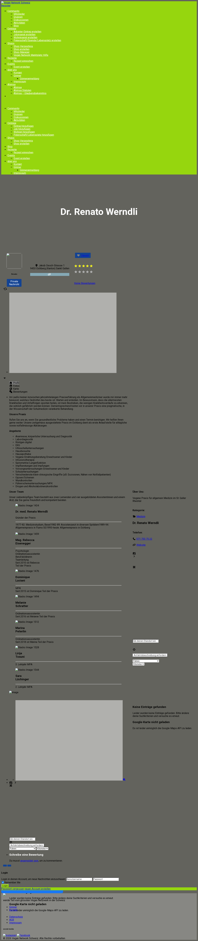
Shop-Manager (22, 52)
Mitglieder (19, 14)
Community (13, 11)
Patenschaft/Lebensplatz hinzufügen (34, 134)
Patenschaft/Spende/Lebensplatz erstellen (37, 40)
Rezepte (12, 58)
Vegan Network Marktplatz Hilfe (31, 55)
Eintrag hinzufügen (24, 126)
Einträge (11, 28)
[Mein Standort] (68, 842)
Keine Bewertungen (84, 283)
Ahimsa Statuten (22, 90)
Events (11, 63)
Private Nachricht (14, 283)
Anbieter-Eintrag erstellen (27, 31)
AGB (11, 919)
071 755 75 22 (144, 538)
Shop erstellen (21, 49)
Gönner (17, 75)
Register (6, 5)
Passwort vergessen (12, 888)
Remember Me (12, 882)
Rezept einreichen (23, 61)
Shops (10, 43)
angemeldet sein (29, 860)
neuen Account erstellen (38, 888)
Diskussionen (21, 19)
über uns (12, 69)
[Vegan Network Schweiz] (4, 894)
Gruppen (18, 16)
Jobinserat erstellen (24, 34)
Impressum (20, 81)
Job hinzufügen (22, 129)
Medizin (140, 516)
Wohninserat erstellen (25, 37)
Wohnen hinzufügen (24, 131)
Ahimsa (11, 84)
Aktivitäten (19, 22)
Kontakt (18, 72)
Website (141, 544)
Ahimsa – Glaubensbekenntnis (30, 93)
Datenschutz (16, 916)
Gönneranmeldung (29, 78)
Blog (16, 25)
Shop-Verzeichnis (23, 46)
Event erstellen (22, 66)
